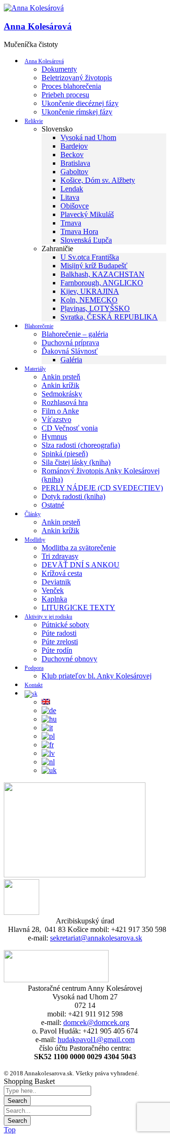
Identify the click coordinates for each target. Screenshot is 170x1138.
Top (10, 1130)
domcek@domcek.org (96, 1022)
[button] (34, 8)
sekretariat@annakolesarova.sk (96, 938)
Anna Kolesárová (38, 26)
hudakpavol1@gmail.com (96, 1039)
